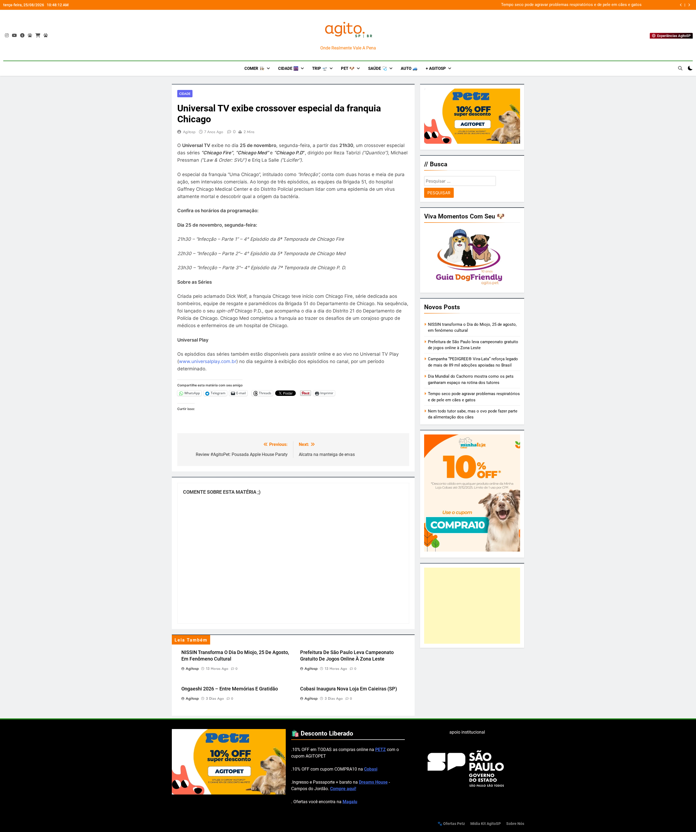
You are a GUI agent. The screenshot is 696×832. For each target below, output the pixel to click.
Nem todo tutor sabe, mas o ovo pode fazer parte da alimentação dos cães (573, 5)
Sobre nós (515, 823)
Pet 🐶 (348, 68)
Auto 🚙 (409, 68)
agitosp (189, 132)
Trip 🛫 (319, 68)
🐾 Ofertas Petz (451, 823)
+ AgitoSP (436, 68)
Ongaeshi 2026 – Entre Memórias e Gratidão (229, 689)
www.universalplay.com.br (207, 361)
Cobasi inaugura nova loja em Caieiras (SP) (348, 689)
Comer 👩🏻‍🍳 (254, 68)
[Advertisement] (472, 606)
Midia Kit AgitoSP (485, 823)
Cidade (185, 93)
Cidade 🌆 (288, 68)
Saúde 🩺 (377, 68)
